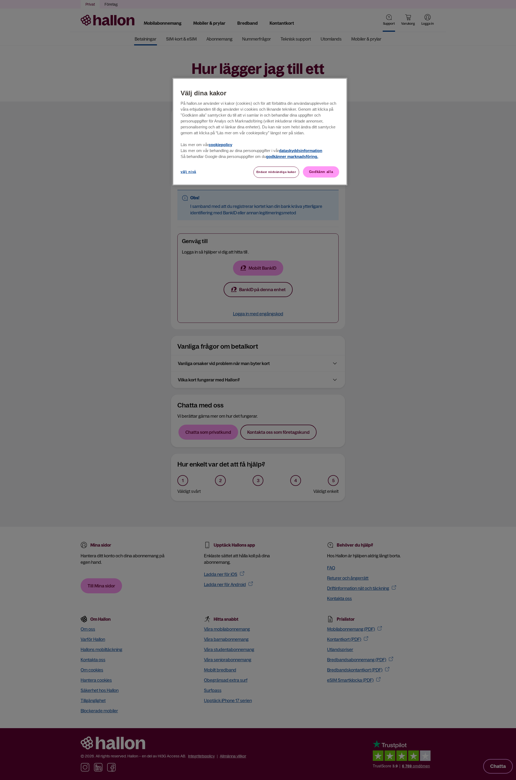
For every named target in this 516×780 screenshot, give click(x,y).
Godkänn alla (321, 172)
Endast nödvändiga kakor (276, 172)
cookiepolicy (220, 145)
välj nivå (188, 172)
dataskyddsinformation (300, 151)
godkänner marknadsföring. (292, 156)
